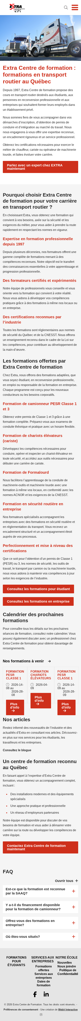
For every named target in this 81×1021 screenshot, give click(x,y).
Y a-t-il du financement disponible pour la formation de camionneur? (33, 907)
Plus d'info (14, 705)
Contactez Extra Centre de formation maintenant (36, 847)
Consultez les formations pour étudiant (38, 589)
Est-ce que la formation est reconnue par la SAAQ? (35, 891)
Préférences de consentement (21, 1009)
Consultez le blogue (17, 750)
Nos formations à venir (24, 661)
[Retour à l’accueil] (17, 7)
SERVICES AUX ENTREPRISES (42, 959)
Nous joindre (66, 966)
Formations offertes (43, 968)
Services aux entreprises (43, 975)
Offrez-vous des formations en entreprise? (30, 923)
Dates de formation (43, 983)
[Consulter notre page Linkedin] (46, 994)
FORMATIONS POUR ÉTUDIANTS (16, 961)
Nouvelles (64, 962)
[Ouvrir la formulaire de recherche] (66, 7)
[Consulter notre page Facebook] (35, 994)
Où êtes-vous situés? (23, 937)
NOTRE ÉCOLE (67, 957)
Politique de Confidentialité (67, 972)
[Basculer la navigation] (75, 7)
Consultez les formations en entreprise (38, 601)
